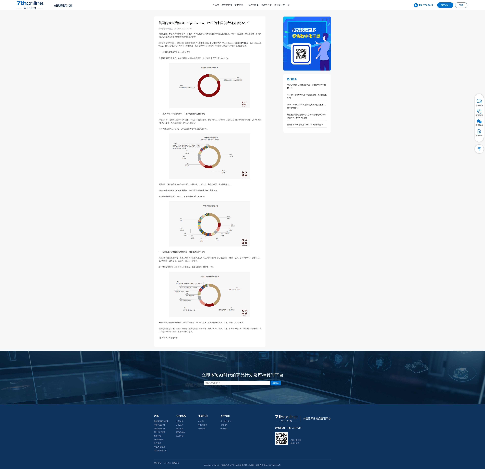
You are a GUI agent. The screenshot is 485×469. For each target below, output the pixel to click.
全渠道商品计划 (160, 450)
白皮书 (201, 421)
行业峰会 (179, 436)
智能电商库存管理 (161, 421)
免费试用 (275, 383)
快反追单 (157, 443)
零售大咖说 (202, 425)
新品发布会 (180, 432)
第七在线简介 (225, 421)
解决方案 (226, 5)
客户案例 (239, 5)
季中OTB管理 (159, 432)
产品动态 (179, 425)
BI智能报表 (158, 439)
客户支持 (252, 5)
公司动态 (179, 421)
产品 (215, 5)
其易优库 (175, 463)
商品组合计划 (159, 429)
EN (288, 5)
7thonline (167, 463)
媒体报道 (179, 429)
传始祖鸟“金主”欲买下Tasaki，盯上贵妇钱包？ (305, 125)
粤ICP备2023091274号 (272, 465)
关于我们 (278, 5)
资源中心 (265, 5)
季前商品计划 (159, 425)
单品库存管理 (159, 447)
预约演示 (445, 5)
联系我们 (223, 429)
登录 (461, 5)
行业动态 (201, 429)
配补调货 (157, 436)
